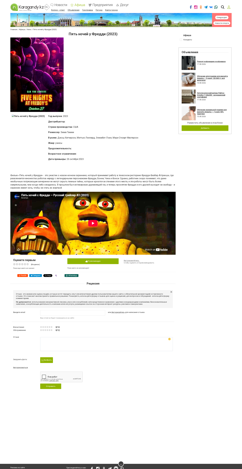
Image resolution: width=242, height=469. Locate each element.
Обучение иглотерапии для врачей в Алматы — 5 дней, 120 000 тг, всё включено (212, 78)
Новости (60, 5)
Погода (99, 10)
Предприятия (102, 5)
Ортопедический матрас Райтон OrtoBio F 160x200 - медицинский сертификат (211, 95)
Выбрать (48, 360)
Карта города (111, 10)
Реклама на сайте (17, 468)
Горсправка (87, 10)
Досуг (124, 5)
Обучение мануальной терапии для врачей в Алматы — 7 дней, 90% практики (212, 112)
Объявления (73, 10)
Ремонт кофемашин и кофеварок (211, 62)
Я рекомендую (94, 261)
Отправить (50, 386)
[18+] (27, 7)
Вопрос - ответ (58, 10)
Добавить (205, 128)
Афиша (80, 5)
